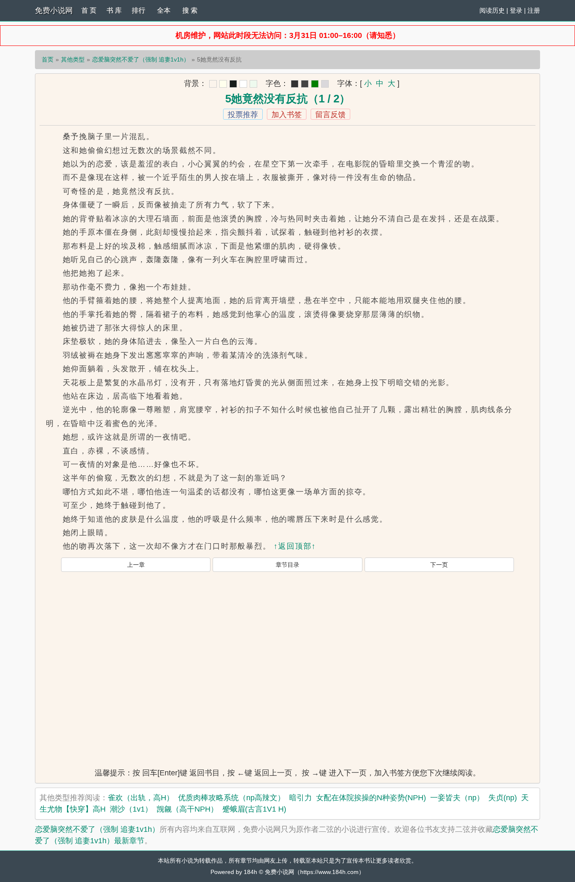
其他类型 (73, 59)
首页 (47, 59)
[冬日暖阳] (213, 84)
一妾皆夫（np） (457, 798)
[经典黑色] (294, 84)
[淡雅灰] (305, 84)
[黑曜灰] (233, 84)
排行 (138, 10)
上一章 (136, 564)
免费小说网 (54, 10)
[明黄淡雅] (223, 84)
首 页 (88, 10)
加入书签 (287, 114)
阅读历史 (492, 10)
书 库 (114, 10)
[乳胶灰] (325, 84)
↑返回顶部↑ (295, 546)
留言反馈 (330, 114)
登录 (516, 10)
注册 (533, 10)
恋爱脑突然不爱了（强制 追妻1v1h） (140, 59)
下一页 (439, 564)
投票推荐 (243, 114)
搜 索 (189, 10)
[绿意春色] (253, 84)
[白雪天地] (243, 84)
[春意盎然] (315, 84)
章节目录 (287, 564)
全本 (163, 10)
